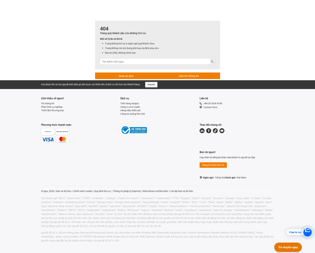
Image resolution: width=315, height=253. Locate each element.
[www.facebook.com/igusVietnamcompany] (208, 130)
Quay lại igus (126, 75)
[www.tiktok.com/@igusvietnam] (215, 130)
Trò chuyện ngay (288, 247)
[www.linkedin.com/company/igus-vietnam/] (202, 130)
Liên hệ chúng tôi (189, 75)
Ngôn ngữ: (214, 177)
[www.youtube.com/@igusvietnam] (221, 130)
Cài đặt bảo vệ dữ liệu (181, 191)
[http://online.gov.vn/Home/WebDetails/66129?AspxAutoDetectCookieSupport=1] (133, 130)
